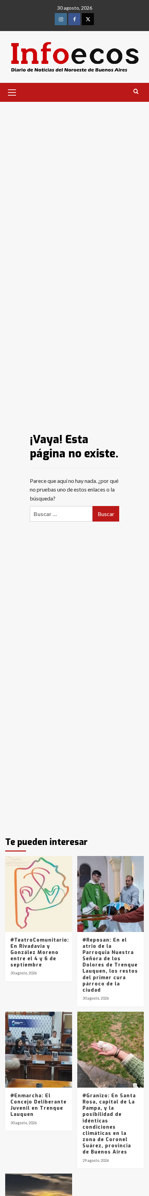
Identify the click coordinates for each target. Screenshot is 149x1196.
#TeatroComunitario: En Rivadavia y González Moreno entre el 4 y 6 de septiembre (39, 953)
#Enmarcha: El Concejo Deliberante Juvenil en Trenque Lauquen (38, 1105)
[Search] (136, 92)
